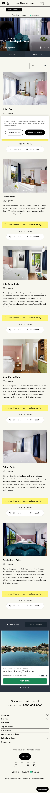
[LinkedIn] (28, 764)
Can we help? (42, 789)
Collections (6, 730)
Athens (11, 38)
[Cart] (42, 3)
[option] (25, 658)
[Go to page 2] (24, 103)
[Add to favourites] (4, 41)
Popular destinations (10, 734)
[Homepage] (25, 3)
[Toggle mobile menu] (47, 3)
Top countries (7, 726)
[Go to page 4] (27, 103)
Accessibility (40, 778)
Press (15, 778)
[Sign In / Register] (3, 3)
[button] (13, 624)
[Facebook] (22, 764)
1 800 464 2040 (32, 705)
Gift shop (5, 723)
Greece (18, 38)
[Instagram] (16, 764)
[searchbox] (36, 9)
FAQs (11, 778)
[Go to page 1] (22, 103)
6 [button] (31, 688)
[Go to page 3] (25, 103)
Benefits (4, 719)
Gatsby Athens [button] (12, 10)
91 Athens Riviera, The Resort (18, 671)
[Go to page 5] (28, 370)
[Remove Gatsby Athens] (19, 9)
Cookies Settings (14, 132)
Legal (7, 778)
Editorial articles (8, 738)
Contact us (5, 742)
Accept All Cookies (35, 132)
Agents (20, 778)
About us (5, 715)
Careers (25, 778)
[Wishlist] (39, 3)
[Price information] (48, 47)
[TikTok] (34, 764)
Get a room (37, 54)
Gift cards (32, 778)
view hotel (25, 681)
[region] (25, 127)
